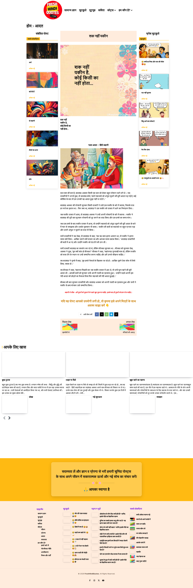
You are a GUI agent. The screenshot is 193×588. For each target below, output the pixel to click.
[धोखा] (14, 404)
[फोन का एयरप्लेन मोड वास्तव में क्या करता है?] (95, 555)
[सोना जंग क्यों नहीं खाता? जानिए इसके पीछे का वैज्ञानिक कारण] (95, 528)
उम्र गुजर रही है (141, 561)
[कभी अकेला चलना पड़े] (132, 514)
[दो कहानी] (42, 109)
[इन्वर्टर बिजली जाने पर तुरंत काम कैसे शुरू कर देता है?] (95, 548)
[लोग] (42, 168)
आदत (39, 25)
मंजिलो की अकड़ (129, 332)
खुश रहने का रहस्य (137, 380)
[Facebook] (97, 314)
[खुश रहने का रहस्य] (161, 364)
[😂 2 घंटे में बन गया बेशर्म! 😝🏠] (67, 547)
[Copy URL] (116, 314)
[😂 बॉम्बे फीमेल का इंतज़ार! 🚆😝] (67, 521)
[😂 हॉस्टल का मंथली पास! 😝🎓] (67, 560)
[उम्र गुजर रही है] (132, 561)
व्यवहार (159, 397)
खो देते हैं (31, 91)
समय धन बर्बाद (140, 524)
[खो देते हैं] (42, 80)
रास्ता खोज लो (140, 528)
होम (29, 25)
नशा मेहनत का (140, 556)
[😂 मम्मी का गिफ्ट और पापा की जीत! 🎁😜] (154, 50)
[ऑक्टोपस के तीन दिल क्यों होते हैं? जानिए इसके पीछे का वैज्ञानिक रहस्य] (95, 515)
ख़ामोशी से (65, 332)
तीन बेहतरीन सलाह (142, 538)
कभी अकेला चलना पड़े (143, 514)
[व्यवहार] (142, 404)
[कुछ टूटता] (33, 364)
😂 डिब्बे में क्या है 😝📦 (80, 527)
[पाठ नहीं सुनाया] (154, 81)
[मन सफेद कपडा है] (132, 533)
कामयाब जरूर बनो (142, 547)
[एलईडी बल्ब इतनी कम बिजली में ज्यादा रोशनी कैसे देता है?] (95, 541)
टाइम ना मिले (71, 380)
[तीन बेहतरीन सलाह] (132, 537)
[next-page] (9, 418)
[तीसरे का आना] (42, 138)
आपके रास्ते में (140, 542)
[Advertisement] (96, 440)
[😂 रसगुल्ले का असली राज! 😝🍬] (154, 167)
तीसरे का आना (33, 150)
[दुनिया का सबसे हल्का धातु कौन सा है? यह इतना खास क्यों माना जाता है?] (95, 521)
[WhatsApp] (107, 314)
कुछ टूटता (6, 380)
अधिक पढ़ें (32, 68)
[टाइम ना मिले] (97, 364)
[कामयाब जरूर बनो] (132, 547)
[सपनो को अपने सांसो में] (132, 519)
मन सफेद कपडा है (141, 533)
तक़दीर (138, 552)
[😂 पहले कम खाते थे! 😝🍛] (67, 533)
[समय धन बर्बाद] (132, 523)
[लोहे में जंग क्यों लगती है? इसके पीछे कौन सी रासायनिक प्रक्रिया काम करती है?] (95, 535)
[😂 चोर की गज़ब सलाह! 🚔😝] (67, 514)
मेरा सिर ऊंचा (145, 149)
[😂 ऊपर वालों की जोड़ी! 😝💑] (67, 553)
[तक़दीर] (132, 551)
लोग (30, 179)
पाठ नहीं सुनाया (146, 93)
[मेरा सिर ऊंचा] (154, 138)
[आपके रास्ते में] (132, 542)
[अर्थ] (42, 51)
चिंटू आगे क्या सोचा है (147, 121)
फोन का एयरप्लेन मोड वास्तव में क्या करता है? (114, 554)
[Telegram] (111, 314)
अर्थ (30, 62)
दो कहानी (32, 121)
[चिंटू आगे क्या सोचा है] (154, 110)
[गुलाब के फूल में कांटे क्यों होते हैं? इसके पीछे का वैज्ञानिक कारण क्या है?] (95, 561)
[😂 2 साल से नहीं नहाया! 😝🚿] (67, 540)
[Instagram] (94, 580)
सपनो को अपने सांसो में (143, 519)
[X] (102, 314)
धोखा (31, 397)
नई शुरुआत (97, 397)
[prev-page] (4, 418)
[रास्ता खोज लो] (132, 528)
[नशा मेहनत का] (132, 556)
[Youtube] (103, 580)
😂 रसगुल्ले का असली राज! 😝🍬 (152, 178)
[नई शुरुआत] (78, 404)
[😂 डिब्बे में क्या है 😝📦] (67, 528)
